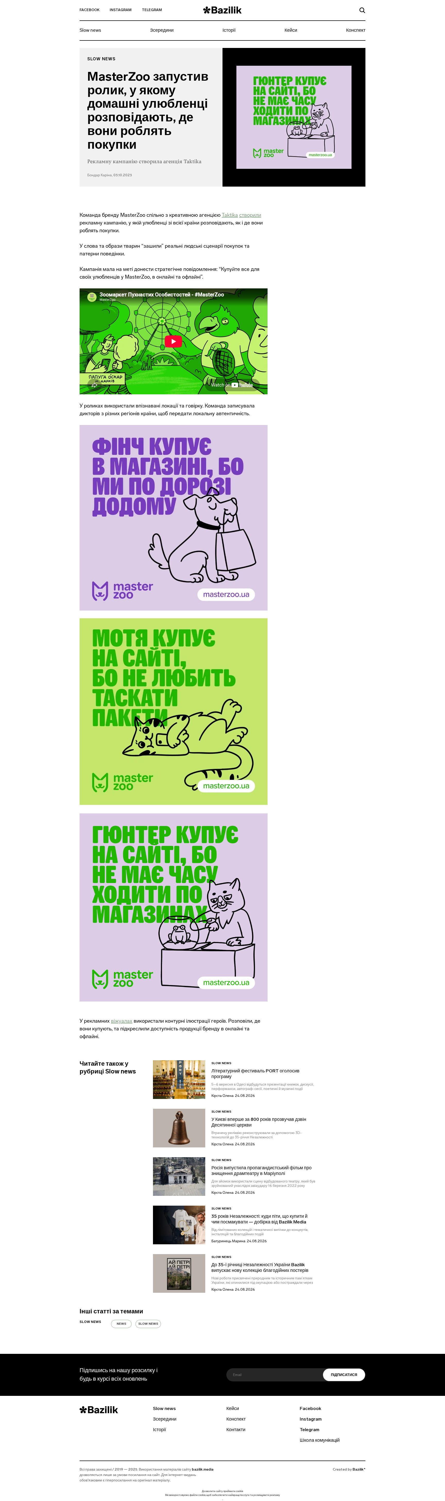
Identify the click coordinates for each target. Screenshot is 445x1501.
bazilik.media (202, 1470)
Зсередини (162, 30)
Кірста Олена (222, 1096)
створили (250, 215)
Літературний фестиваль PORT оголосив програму (255, 1074)
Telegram (152, 10)
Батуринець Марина (228, 1241)
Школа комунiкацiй (320, 1440)
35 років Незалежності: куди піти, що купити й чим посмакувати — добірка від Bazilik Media (259, 1219)
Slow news (90, 30)
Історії (229, 30)
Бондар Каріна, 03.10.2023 (109, 175)
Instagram (121, 10)
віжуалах (121, 1021)
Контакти (235, 1430)
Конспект (355, 30)
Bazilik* (359, 1470)
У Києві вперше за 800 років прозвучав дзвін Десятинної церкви (258, 1123)
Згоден (222, 1499)
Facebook (89, 10)
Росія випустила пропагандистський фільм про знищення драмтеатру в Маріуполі (261, 1171)
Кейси (291, 30)
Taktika (230, 215)
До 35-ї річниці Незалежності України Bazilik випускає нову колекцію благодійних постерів (260, 1268)
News (121, 1323)
